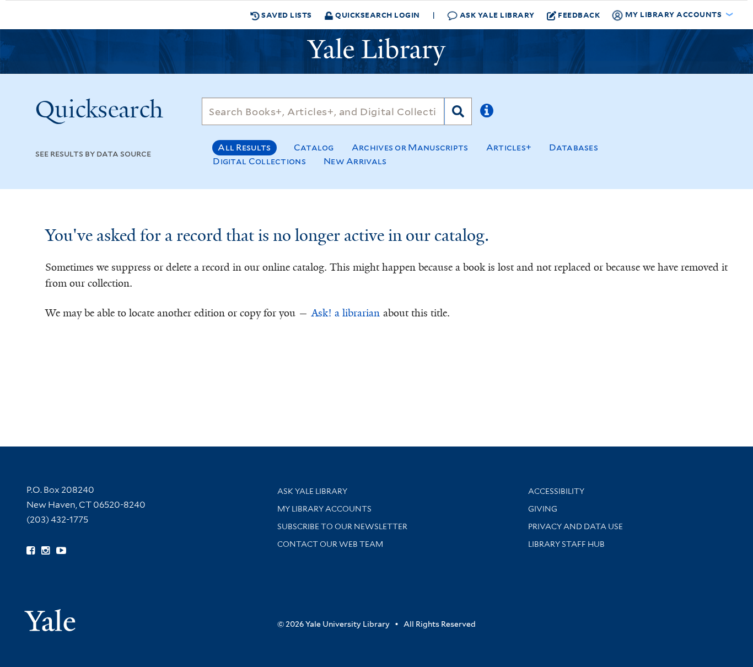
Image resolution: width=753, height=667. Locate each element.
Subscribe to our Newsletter (342, 526)
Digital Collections (259, 161)
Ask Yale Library (496, 14)
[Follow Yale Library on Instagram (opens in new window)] (45, 551)
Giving (542, 508)
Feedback (579, 14)
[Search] (458, 111)
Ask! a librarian (345, 313)
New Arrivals (355, 161)
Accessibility (556, 491)
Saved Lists (286, 14)
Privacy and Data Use (575, 526)
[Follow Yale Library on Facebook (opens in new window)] (30, 551)
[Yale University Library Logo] (376, 52)
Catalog (314, 147)
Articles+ (509, 147)
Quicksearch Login (377, 14)
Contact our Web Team (330, 544)
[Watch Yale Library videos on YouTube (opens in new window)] (61, 551)
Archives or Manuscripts (410, 147)
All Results (244, 147)
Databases (573, 147)
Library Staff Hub (566, 544)
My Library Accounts (324, 508)
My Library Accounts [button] (673, 14)
